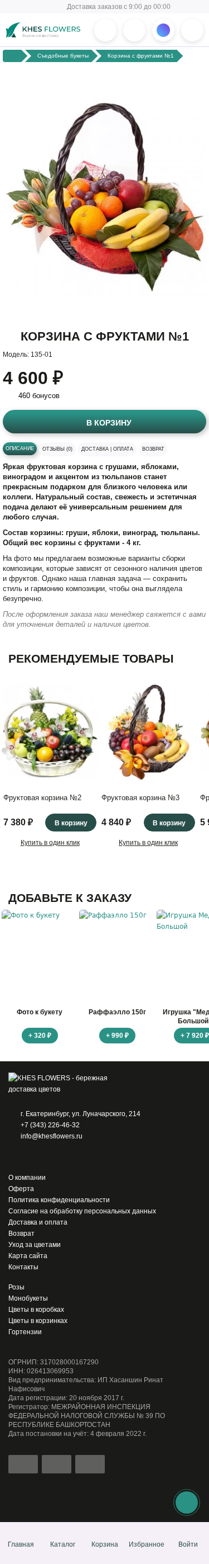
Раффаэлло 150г (117, 1012)
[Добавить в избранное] (192, 309)
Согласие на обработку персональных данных (82, 1211)
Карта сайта (27, 1256)
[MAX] (45, 1157)
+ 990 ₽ (117, 1035)
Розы (16, 1287)
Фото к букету (39, 1012)
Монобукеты (28, 1298)
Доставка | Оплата (107, 449)
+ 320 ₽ (39, 1035)
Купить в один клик (50, 843)
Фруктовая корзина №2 (42, 797)
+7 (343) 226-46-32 (50, 1125)
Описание (20, 448)
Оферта (21, 1189)
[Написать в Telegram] (134, 30)
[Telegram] (29, 1157)
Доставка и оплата (37, 1222)
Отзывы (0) (57, 449)
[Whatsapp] (14, 1157)
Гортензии (25, 1332)
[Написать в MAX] (163, 30)
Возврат (153, 449)
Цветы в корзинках (37, 1321)
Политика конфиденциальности (59, 1200)
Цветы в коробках (36, 1309)
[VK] (60, 1157)
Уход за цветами (34, 1245)
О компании (27, 1178)
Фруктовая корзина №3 (140, 797)
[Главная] (12, 56)
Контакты (23, 1267)
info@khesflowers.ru (51, 1136)
